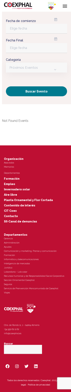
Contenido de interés (19, 205)
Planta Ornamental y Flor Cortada (28, 200)
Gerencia (8, 238)
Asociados (9, 162)
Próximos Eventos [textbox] (23, 68)
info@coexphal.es (12, 333)
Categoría (13, 60)
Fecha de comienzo (21, 21)
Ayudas (7, 247)
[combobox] (36, 67)
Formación (12, 178)
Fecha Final (14, 40)
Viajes (7, 292)
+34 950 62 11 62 (11, 329)
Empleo (9, 184)
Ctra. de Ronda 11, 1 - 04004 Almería (21, 325)
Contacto (11, 216)
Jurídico (8, 267)
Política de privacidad (39, 384)
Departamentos (12, 173)
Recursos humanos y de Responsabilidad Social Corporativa (34, 276)
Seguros (8, 284)
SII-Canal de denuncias (20, 221)
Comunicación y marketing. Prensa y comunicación (30, 251)
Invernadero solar (17, 189)
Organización (13, 158)
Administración (12, 242)
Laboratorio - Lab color (15, 272)
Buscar (8, 343)
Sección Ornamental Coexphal (19, 280)
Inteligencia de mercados (17, 263)
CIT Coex (10, 210)
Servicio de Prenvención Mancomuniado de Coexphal (31, 288)
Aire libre (10, 194)
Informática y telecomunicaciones (21, 259)
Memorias (9, 167)
